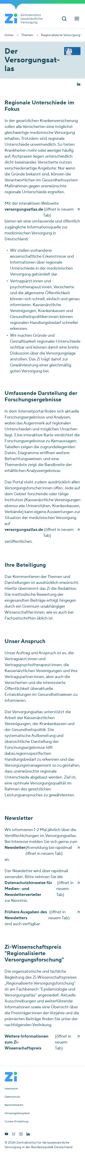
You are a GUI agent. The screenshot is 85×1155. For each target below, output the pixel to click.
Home (9, 35)
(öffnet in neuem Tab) (39, 212)
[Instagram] (21, 1134)
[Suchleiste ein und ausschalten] (64, 19)
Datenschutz (12, 1097)
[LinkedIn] (28, 1134)
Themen (27, 35)
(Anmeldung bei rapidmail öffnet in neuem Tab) (38, 850)
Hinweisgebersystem (17, 1113)
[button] (78, 84)
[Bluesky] (13, 1134)
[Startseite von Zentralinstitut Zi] (25, 18)
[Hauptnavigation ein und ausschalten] (76, 19)
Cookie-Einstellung (16, 1121)
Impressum (11, 1088)
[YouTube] (6, 1134)
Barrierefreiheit (14, 1105)
